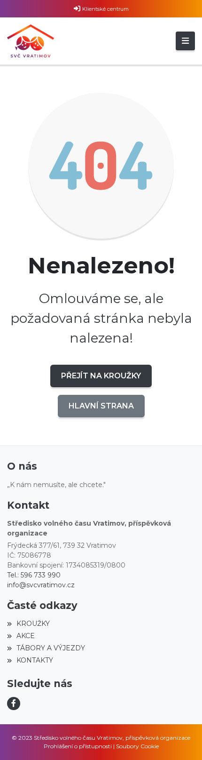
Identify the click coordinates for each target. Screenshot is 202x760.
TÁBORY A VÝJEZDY (50, 648)
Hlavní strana (101, 405)
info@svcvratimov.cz (41, 585)
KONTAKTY (34, 660)
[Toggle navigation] (185, 41)
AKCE (25, 636)
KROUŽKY (33, 623)
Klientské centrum (105, 9)
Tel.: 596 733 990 (34, 575)
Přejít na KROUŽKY (101, 375)
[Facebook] (13, 703)
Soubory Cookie (137, 746)
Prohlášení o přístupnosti (78, 746)
